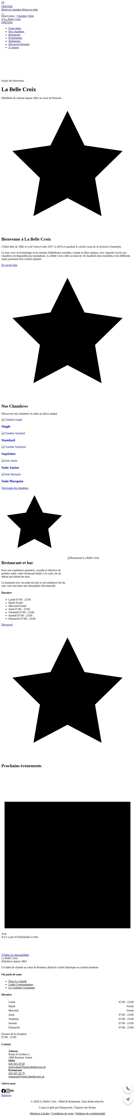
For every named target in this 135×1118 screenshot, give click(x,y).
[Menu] (2, 13)
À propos (13, 47)
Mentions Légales (40, 1113)
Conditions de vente (63, 1113)
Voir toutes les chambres (14, 488)
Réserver (6, 1095)
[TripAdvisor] (12, 1091)
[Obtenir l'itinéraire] (128, 1099)
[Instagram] (8, 1091)
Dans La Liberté (17, 981)
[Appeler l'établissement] (128, 1088)
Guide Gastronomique (20, 984)
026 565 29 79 (16, 1073)
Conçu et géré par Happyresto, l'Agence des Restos (67, 1107)
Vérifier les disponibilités (15, 954)
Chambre (22, 15)
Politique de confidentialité (90, 1113)
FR (3, 6)
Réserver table (30, 9)
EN (7, 6)
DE (11, 6)
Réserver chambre (11, 9)
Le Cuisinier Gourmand (21, 987)
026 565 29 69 (16, 1063)
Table (31, 15)
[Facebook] (3, 1091)
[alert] (67, 862)
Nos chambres (16, 31)
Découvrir (7, 624)
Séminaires (14, 41)
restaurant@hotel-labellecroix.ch (26, 1076)
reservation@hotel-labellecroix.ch (27, 1067)
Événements (15, 37)
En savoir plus (9, 265)
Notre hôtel (14, 28)
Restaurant (14, 34)
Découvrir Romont (18, 44)
